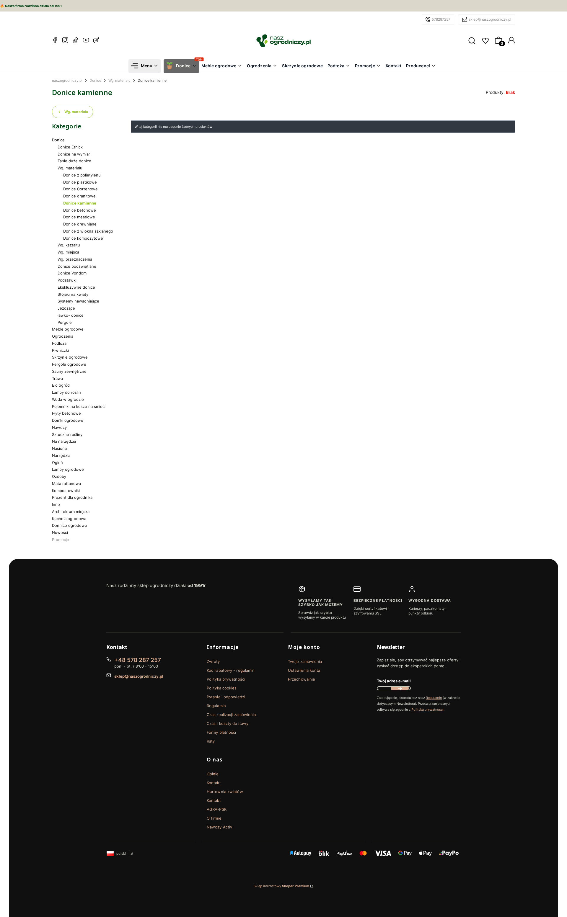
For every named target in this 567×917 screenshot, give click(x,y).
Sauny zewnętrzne (69, 371)
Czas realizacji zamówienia (231, 714)
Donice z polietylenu (82, 175)
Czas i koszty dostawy (227, 723)
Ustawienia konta (304, 670)
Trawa (57, 378)
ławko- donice (71, 315)
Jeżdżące (66, 308)
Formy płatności (221, 732)
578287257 (441, 19)
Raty (211, 741)
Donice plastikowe (80, 182)
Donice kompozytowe (83, 238)
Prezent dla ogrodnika (72, 497)
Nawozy (59, 427)
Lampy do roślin (66, 392)
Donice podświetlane (77, 266)
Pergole (65, 322)
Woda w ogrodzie (68, 399)
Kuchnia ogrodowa (69, 518)
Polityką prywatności (427, 709)
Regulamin (216, 705)
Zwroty (213, 661)
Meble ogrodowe (68, 329)
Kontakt (214, 782)
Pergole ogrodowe (69, 364)
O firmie (214, 818)
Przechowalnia (301, 679)
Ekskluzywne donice (76, 287)
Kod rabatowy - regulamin (231, 670)
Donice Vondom (72, 273)
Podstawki (67, 280)
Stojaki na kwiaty (73, 294)
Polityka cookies (222, 688)
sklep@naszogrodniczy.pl (490, 19)
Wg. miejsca (68, 252)
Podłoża (59, 343)
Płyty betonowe (66, 413)
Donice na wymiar (74, 154)
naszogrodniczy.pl (67, 80)
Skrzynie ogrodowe (70, 357)
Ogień (57, 462)
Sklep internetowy (281, 886)
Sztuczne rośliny (67, 434)
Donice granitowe (79, 196)
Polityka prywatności (226, 679)
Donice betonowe (79, 210)
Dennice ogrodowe (69, 525)
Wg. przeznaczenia (75, 259)
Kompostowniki (66, 490)
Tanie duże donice (74, 160)
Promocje (60, 539)
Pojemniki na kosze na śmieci (78, 406)
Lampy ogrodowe (68, 469)
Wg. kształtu (69, 245)
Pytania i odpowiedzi (226, 696)
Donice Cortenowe (80, 189)
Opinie (213, 773)
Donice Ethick (70, 147)
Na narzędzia (64, 441)
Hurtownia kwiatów (225, 791)
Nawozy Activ (219, 827)
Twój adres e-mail (394, 681)
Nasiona (59, 448)
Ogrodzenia (62, 336)
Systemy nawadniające (78, 301)
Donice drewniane (80, 224)
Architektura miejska (70, 511)
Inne (56, 504)
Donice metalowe (79, 217)
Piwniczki (60, 350)
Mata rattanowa (66, 483)
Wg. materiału (119, 80)
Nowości (60, 532)
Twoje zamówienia (305, 661)
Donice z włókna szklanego (88, 231)
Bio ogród (61, 385)
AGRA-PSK (217, 809)
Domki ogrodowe (67, 420)
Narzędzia (61, 455)
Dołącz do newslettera (400, 688)
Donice (95, 80)
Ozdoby (59, 476)
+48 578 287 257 (137, 660)
